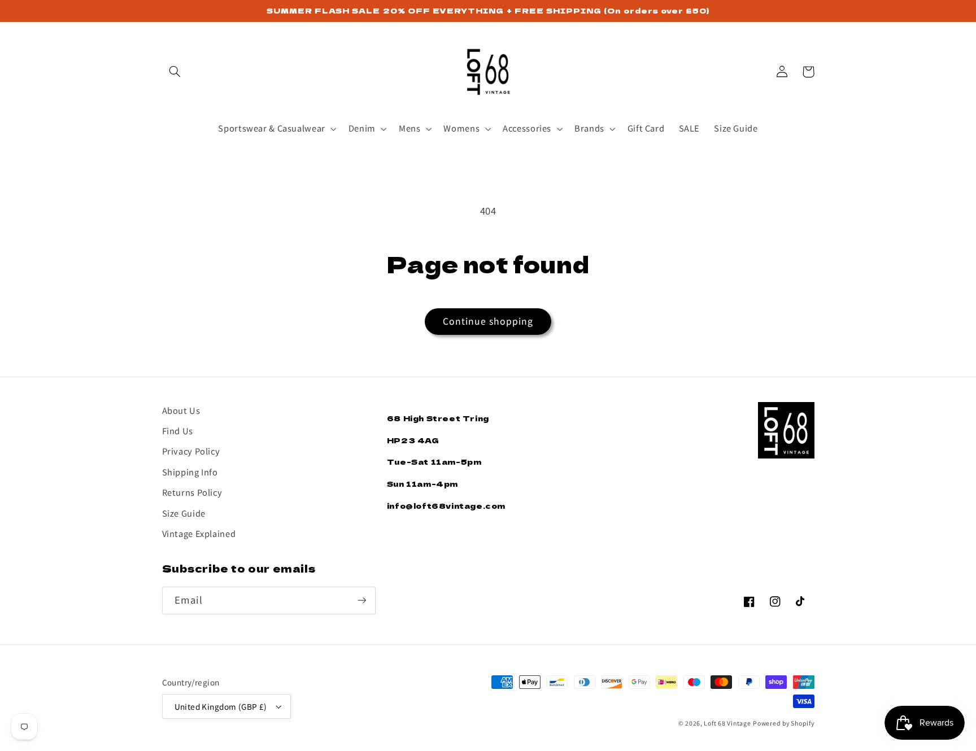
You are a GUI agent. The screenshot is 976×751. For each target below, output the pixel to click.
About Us (181, 410)
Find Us (177, 430)
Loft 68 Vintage (727, 723)
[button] (175, 72)
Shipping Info (190, 472)
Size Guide (184, 513)
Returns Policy (192, 492)
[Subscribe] (361, 600)
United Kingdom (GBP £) (221, 706)
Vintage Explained (199, 533)
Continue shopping (488, 321)
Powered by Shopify (783, 723)
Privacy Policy (191, 451)
